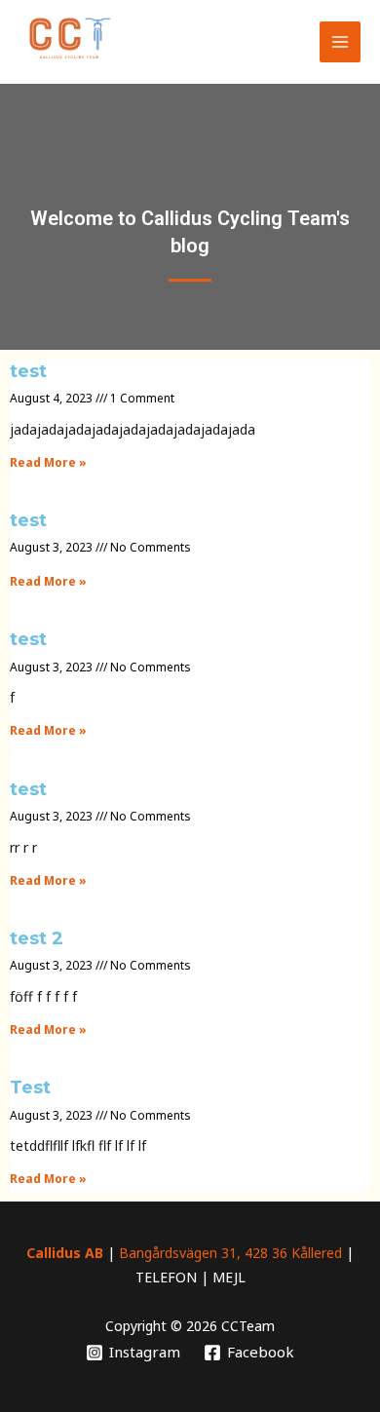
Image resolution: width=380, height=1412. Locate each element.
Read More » (48, 462)
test (28, 371)
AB (94, 1252)
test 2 (36, 938)
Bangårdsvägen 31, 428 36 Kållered (230, 1252)
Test (30, 1087)
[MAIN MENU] (340, 42)
